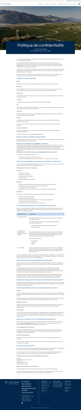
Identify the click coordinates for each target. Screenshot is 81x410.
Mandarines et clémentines (46, 382)
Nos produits (26, 384)
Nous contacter (27, 392)
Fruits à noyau (68, 387)
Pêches (66, 391)
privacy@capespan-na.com (38, 134)
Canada (21, 342)
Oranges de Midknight (45, 385)
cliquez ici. (55, 75)
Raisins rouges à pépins (57, 386)
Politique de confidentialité (26, 399)
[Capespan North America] (6, 4)
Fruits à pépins (68, 381)
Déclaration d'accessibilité (26, 400)
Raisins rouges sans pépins (58, 382)
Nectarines (67, 390)
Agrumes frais (44, 381)
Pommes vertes (68, 385)
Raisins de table (56, 381)
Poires (66, 382)
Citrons (43, 389)
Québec (26, 342)
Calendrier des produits (26, 395)
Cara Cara (43, 386)
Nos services (26, 386)
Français (74, 0)
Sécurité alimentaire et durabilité (28, 396)
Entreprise (25, 381)
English (70, 0)
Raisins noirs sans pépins (57, 385)
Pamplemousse (44, 390)
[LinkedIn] (22, 403)
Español (78, 0)
